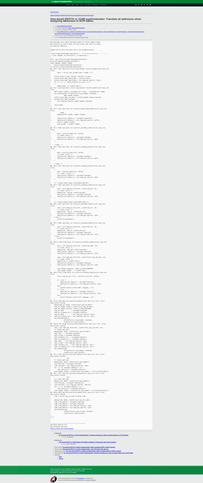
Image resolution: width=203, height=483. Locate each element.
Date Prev (53, 15)
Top (52, 12)
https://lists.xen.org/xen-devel (62, 428)
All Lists (56, 12)
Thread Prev (67, 15)
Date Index (82, 15)
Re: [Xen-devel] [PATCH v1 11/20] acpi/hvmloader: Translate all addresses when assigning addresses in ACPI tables (93, 435)
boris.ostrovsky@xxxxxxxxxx (76, 28)
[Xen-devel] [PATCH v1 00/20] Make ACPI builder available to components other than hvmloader (87, 442)
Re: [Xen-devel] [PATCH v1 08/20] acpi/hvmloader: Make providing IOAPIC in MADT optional (93, 451)
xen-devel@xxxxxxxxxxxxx (64, 26)
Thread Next (74, 15)
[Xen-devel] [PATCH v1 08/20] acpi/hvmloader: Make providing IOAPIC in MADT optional (89, 447)
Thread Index (89, 15)
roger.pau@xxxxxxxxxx (78, 33)
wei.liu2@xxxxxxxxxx (63, 31)
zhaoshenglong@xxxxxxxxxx (136, 31)
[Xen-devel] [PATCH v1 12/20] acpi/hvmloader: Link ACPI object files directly (85, 449)
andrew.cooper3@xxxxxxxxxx (78, 31)
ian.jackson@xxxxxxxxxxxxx (95, 31)
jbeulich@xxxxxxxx (121, 31)
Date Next (60, 15)
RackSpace (81, 478)
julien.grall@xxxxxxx (110, 31)
